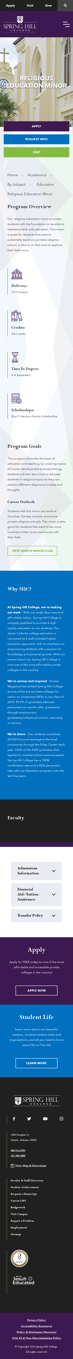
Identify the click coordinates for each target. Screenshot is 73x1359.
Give (48, 6)
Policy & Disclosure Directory (37, 1332)
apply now (37, 991)
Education (45, 184)
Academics (37, 174)
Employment (19, 1227)
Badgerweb (18, 1207)
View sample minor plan (32, 551)
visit (36, 152)
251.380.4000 (18, 1155)
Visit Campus (19, 1214)
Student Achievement (25, 1187)
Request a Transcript (24, 1194)
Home (12, 174)
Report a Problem (22, 1221)
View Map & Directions (30, 1165)
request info (36, 139)
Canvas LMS (18, 1200)
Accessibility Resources (36, 1326)
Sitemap (16, 1234)
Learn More (36, 1063)
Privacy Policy (36, 1320)
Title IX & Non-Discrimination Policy (36, 1338)
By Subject (16, 184)
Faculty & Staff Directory (27, 1180)
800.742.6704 (18, 1150)
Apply (10, 6)
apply (36, 126)
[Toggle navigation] (66, 24)
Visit (30, 6)
